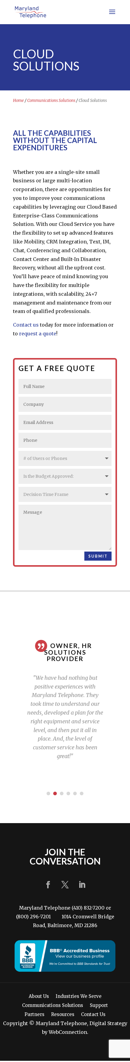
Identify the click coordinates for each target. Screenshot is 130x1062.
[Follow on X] (65, 885)
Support (99, 1005)
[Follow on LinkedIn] (82, 885)
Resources (62, 1014)
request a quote (37, 334)
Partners (34, 1014)
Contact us (26, 325)
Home (18, 100)
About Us (39, 996)
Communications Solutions (51, 100)
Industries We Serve (79, 996)
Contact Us (93, 1014)
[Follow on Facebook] (48, 885)
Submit (98, 556)
